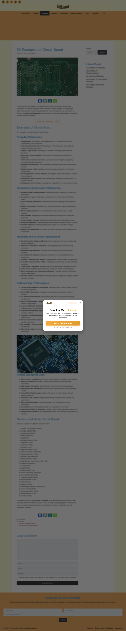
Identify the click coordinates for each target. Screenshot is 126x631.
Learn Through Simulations (63, 323)
